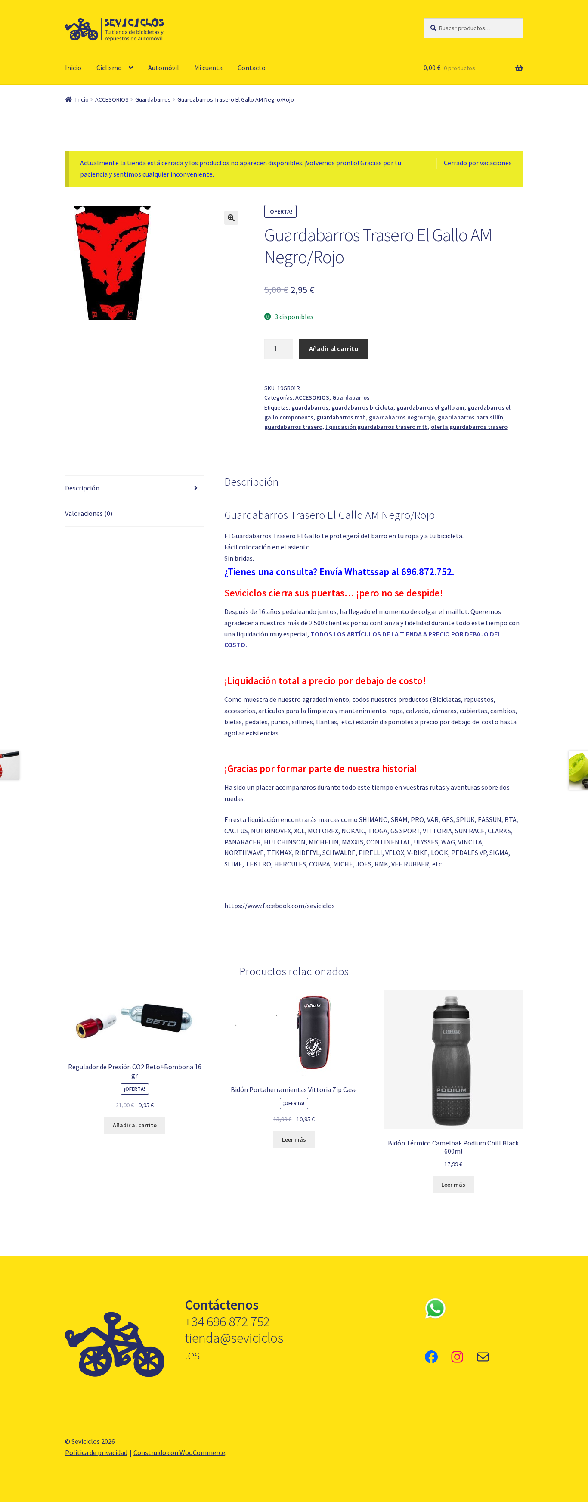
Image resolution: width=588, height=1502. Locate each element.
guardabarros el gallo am (430, 407)
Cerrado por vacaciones (478, 162)
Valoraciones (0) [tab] (88, 513)
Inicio (73, 67)
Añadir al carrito (334, 348)
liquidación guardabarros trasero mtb (376, 427)
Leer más (294, 1139)
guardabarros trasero (293, 427)
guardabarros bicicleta (362, 407)
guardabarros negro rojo (402, 417)
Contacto (252, 67)
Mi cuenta (208, 67)
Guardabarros (153, 99)
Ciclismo (109, 67)
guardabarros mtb (341, 417)
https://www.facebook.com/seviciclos (279, 905)
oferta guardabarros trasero (469, 427)
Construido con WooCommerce (179, 1452)
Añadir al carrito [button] (135, 1125)
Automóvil (163, 67)
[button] (231, 218)
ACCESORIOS (112, 99)
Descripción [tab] (82, 488)
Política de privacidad (96, 1452)
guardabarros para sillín (470, 417)
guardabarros (309, 407)
